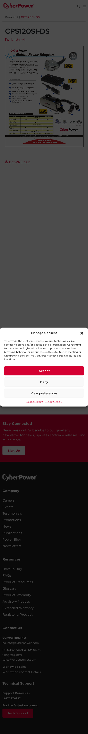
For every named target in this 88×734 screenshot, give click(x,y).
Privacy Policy (53, 401)
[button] (82, 333)
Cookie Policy (34, 401)
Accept (44, 371)
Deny (44, 382)
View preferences (44, 393)
